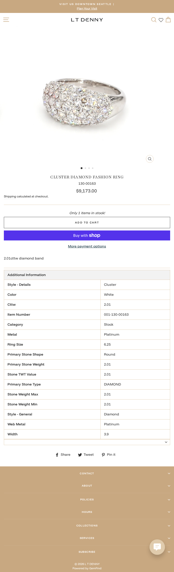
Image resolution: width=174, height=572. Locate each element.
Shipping (10, 196)
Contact (87, 473)
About (87, 485)
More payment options (87, 246)
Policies (87, 499)
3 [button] (89, 168)
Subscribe (87, 551)
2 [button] (86, 168)
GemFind (95, 568)
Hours (87, 512)
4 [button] (93, 168)
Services (87, 538)
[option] (87, 6)
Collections (87, 525)
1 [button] (82, 168)
